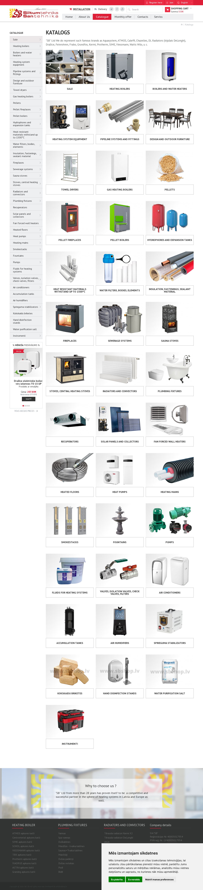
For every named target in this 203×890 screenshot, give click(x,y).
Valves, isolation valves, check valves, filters (26, 279)
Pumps (16, 262)
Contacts (143, 17)
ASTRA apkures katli (23, 867)
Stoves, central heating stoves (25, 184)
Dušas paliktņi (65, 859)
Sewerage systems (23, 169)
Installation (81, 9)
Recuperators (20, 207)
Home (69, 17)
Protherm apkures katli (24, 859)
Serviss (158, 17)
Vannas (62, 833)
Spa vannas (64, 837)
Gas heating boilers (23, 96)
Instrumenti (19, 335)
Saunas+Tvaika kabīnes (70, 850)
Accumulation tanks (23, 293)
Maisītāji (62, 854)
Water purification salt (25, 329)
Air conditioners (21, 287)
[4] (29, 405)
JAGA (106, 841)
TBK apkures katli (21, 854)
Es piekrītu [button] (117, 879)
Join (171, 2)
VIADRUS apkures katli (24, 863)
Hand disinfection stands (22, 321)
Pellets (17, 102)
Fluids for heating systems (22, 270)
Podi (60, 867)
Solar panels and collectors (22, 215)
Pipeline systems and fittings (24, 73)
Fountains (18, 255)
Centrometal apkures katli (26, 837)
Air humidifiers (20, 300)
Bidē (60, 871)
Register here (155, 2)
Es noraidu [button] (134, 879)
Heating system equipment (21, 63)
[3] (27, 405)
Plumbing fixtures (22, 200)
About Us (84, 17)
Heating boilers (21, 46)
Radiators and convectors (20, 193)
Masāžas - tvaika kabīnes (71, 846)
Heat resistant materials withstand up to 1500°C (25, 134)
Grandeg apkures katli (23, 871)
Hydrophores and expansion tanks (22, 124)
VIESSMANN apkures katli (26, 850)
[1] (23, 405)
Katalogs (189, 24)
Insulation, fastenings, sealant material (25, 155)
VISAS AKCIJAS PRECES (24, 411)
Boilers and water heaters (22, 54)
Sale (15, 39)
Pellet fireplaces (22, 109)
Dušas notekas (66, 863)
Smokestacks (20, 249)
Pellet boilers (20, 115)
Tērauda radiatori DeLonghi (118, 837)
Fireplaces (18, 162)
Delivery (102, 9)
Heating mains (20, 242)
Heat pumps (19, 236)
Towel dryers (20, 89)
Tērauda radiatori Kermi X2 (118, 833)
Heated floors (20, 229)
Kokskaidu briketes (23, 313)
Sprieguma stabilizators (25, 306)
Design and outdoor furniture (23, 82)
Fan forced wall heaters (26, 223)
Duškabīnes (64, 841)
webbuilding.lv (61, 886)
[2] (25, 405)
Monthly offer (123, 17)
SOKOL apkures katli (23, 846)
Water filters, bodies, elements (24, 145)
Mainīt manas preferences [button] (159, 879)
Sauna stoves (20, 175)
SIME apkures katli (22, 841)
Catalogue (102, 17)
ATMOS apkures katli (23, 833)
